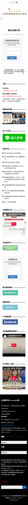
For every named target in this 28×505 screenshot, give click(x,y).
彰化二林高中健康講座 (10, 202)
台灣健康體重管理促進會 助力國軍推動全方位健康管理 (9, 71)
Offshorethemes (14, 500)
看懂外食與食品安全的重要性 (12, 162)
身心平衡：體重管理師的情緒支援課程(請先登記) (14, 191)
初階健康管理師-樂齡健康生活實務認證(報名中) (14, 197)
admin (6, 34)
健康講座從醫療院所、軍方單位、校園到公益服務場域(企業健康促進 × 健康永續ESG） (14, 179)
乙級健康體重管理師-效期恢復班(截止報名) (14, 186)
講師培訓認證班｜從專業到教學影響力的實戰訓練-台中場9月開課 (14, 172)
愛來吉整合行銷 (9, 474)
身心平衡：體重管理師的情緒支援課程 (19, 71)
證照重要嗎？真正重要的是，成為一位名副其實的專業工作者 (14, 167)
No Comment (20, 34)
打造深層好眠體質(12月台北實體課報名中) (14, 157)
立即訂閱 (11, 58)
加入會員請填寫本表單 (7, 425)
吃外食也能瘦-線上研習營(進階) (12, 153)
